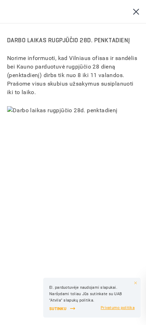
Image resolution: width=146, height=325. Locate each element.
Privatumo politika (118, 307)
